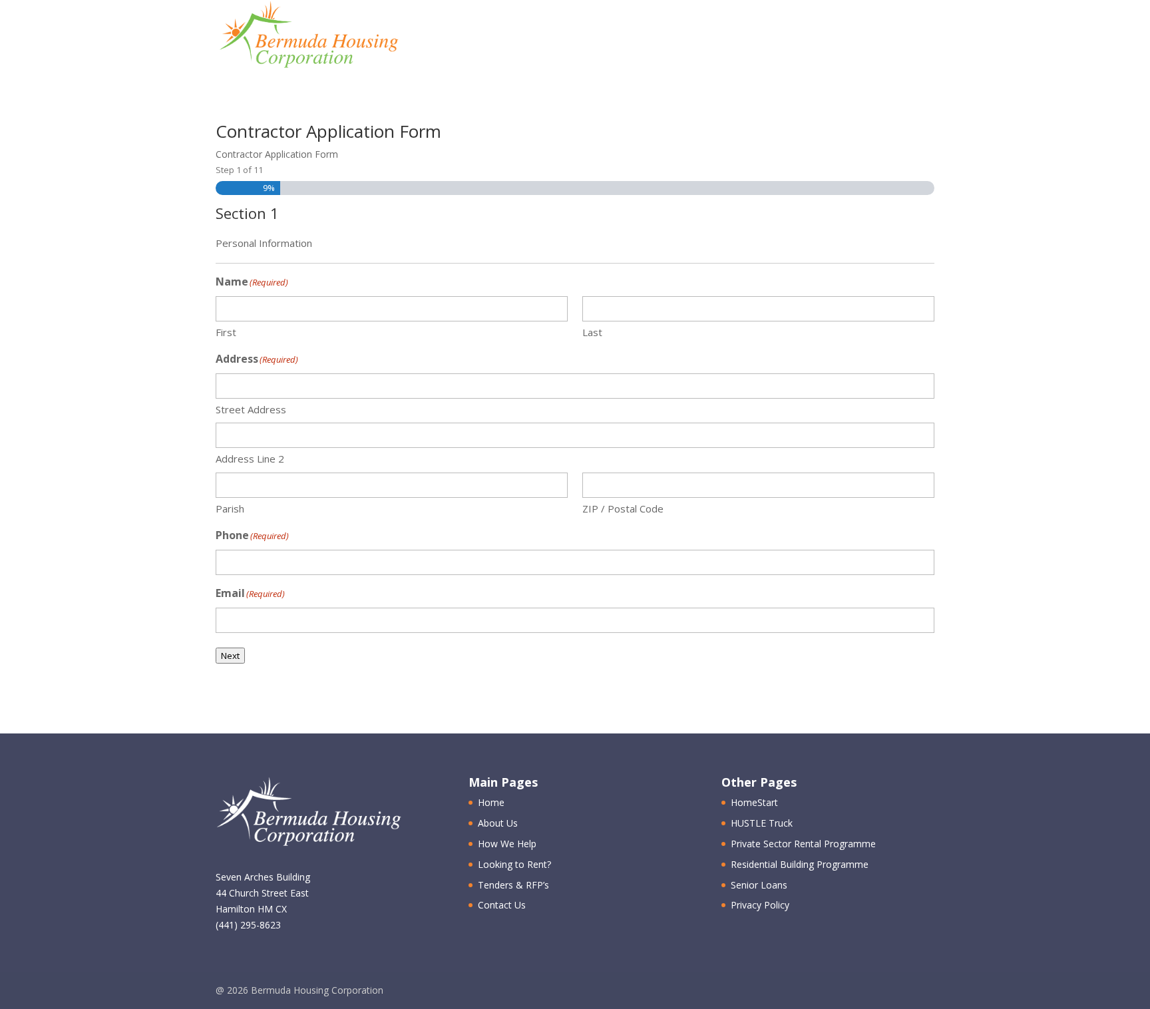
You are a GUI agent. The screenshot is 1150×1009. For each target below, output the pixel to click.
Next (230, 656)
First (226, 332)
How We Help (639, 36)
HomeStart (754, 802)
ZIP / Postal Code (623, 508)
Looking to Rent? (514, 864)
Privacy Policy (760, 905)
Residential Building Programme (799, 864)
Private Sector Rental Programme (803, 843)
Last (592, 332)
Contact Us (866, 36)
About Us (543, 36)
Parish (230, 508)
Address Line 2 (250, 458)
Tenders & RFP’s (754, 36)
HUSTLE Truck (762, 823)
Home (472, 36)
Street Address (251, 409)
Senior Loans (759, 885)
